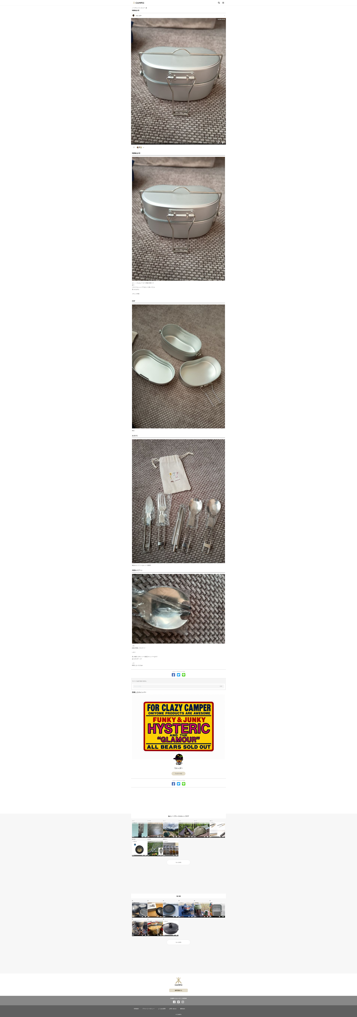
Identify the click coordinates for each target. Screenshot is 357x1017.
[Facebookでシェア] (173, 675)
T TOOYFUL (197, 902)
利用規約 (136, 1008)
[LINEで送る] (183, 675)
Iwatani (165, 902)
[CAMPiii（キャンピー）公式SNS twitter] (178, 1002)
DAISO (211, 902)
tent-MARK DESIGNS (135, 902)
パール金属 (150, 921)
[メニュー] (223, 3)
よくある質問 (161, 1008)
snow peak (150, 902)
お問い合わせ (172, 1008)
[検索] (219, 3)
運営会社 (182, 1008)
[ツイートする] (178, 675)
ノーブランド (134, 841)
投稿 (221, 686)
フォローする (178, 773)
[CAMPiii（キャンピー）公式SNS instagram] (183, 1002)
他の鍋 (178, 896)
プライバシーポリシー (148, 1008)
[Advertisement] (178, 801)
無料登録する (178, 990)
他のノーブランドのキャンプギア (178, 816)
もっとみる (178, 862)
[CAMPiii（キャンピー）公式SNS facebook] (174, 1002)
